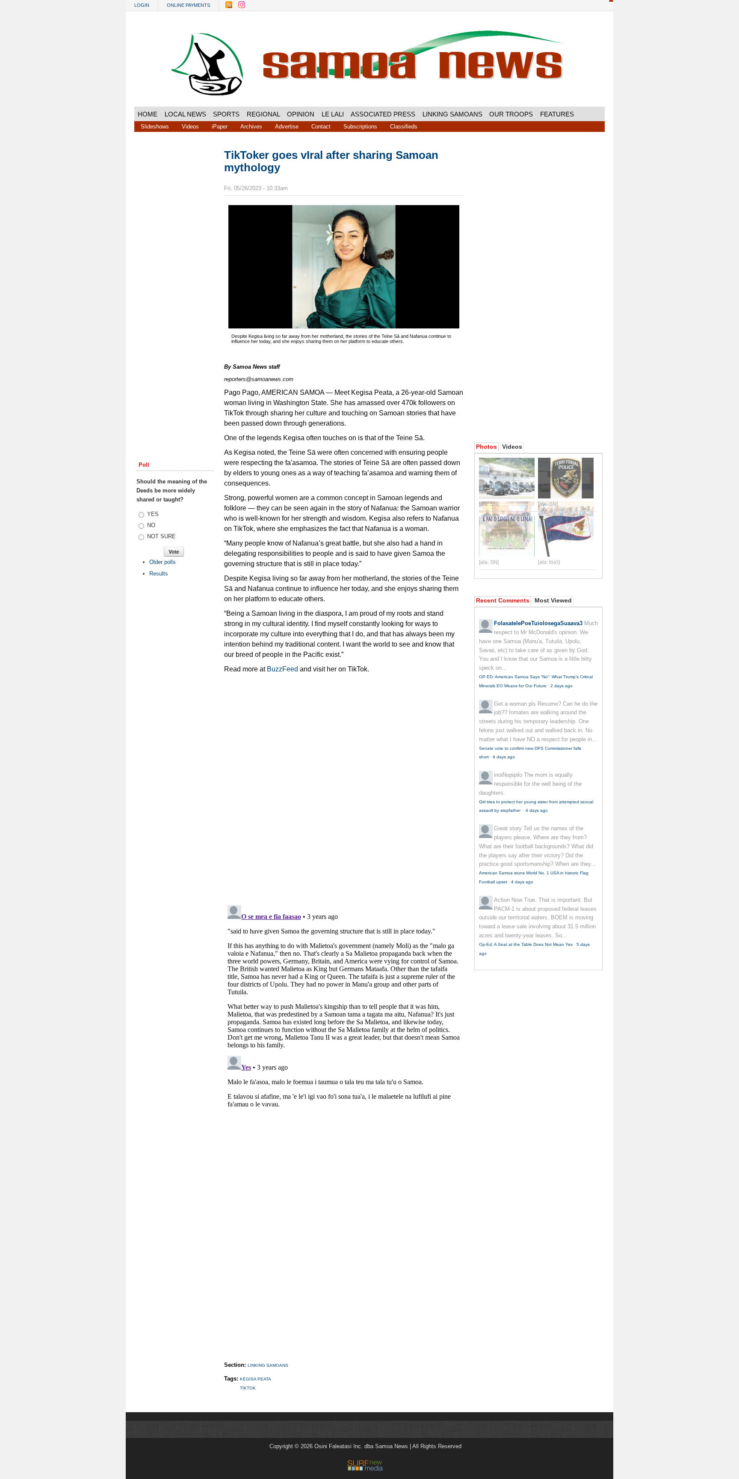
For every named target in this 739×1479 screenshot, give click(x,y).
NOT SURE (161, 536)
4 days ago (504, 756)
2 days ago (561, 685)
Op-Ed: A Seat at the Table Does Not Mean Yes (526, 944)
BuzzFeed (283, 669)
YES (153, 514)
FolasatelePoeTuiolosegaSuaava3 (538, 623)
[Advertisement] (174, 279)
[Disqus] (344, 1009)
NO (151, 525)
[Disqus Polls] (344, 786)
